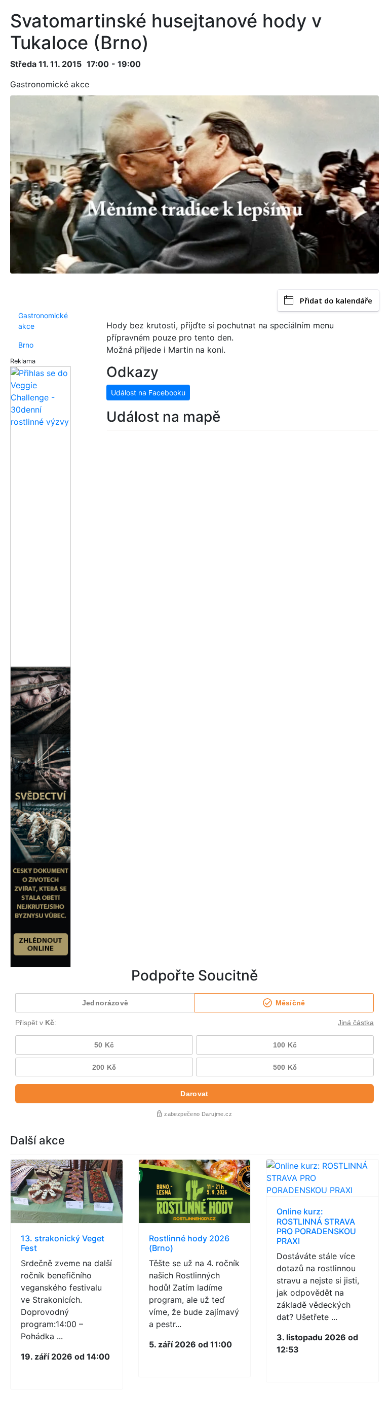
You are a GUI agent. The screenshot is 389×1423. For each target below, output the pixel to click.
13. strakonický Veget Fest (62, 1243)
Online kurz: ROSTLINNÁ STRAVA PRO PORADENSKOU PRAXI (316, 1226)
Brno (25, 345)
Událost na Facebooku (148, 392)
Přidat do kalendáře (336, 300)
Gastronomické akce (43, 320)
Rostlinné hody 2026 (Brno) (189, 1243)
